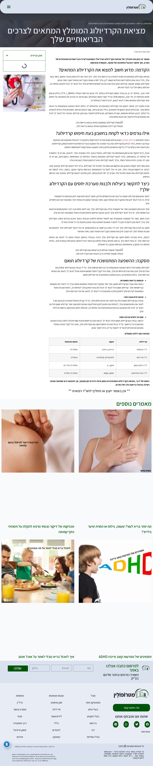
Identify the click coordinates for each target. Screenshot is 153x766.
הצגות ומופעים (56, 695)
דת (93, 730)
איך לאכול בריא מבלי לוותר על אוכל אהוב (46, 656)
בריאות (139, 23)
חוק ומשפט (56, 702)
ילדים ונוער (56, 716)
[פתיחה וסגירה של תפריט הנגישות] (6, 744)
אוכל (93, 695)
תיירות (20, 737)
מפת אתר (145, 731)
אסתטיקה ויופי (93, 702)
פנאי (19, 716)
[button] (9, 7)
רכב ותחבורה (20, 723)
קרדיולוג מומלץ (129, 140)
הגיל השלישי (93, 737)
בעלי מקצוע (93, 716)
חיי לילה (56, 709)
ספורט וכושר (19, 709)
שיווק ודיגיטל (19, 730)
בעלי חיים (93, 709)
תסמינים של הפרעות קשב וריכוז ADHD (125, 656)
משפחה (20, 695)
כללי (56, 723)
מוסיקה (56, 737)
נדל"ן (20, 702)
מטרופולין (148, 23)
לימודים (56, 730)
